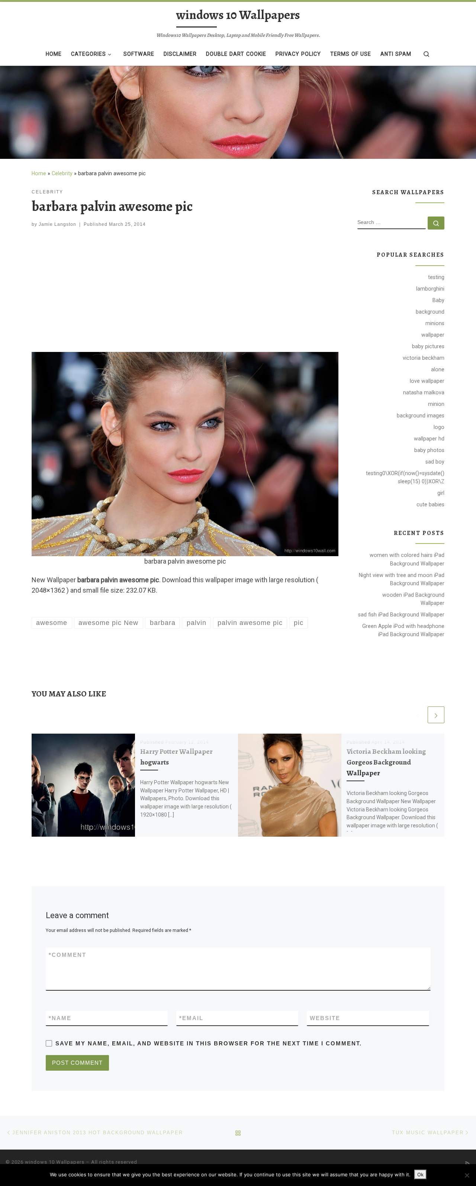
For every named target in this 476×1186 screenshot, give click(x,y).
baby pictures (428, 346)
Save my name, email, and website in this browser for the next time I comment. (208, 1043)
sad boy (434, 462)
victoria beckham (423, 358)
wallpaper (432, 335)
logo (439, 427)
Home (39, 173)
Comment (67, 955)
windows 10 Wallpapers (54, 1162)
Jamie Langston (57, 224)
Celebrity (62, 173)
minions (434, 323)
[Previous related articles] (417, 714)
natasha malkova (423, 392)
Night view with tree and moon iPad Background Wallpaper (401, 579)
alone (437, 369)
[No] (466, 1175)
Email (191, 1018)
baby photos (429, 450)
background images (420, 416)
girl (440, 493)
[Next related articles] (436, 714)
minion (436, 404)
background (430, 312)
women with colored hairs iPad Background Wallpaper (407, 559)
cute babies (430, 504)
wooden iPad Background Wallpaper (413, 599)
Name (60, 1018)
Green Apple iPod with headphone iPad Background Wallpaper (403, 630)
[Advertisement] (185, 292)
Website (325, 1018)
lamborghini (430, 289)
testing (436, 277)
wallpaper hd (429, 439)
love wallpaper (427, 381)
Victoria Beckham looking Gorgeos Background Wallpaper (386, 762)
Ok (420, 1174)
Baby (438, 300)
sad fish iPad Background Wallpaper (401, 615)
